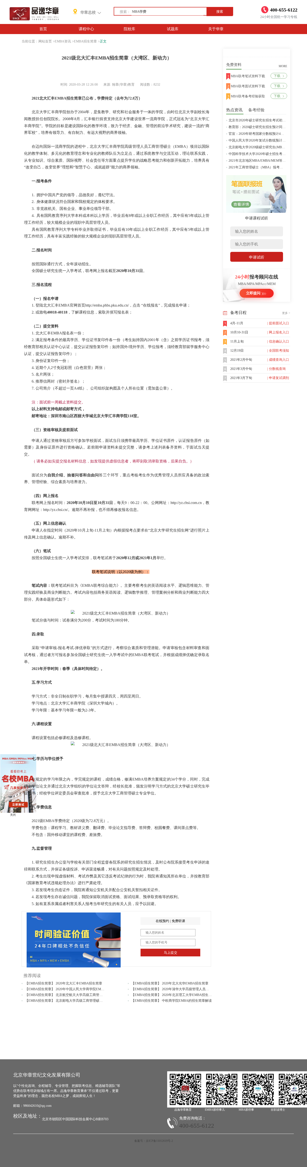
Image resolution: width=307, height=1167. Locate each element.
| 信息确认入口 (278, 341)
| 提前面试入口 (278, 323)
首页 (43, 29)
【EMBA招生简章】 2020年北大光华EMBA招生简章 (169, 983)
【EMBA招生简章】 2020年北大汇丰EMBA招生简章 (63, 983)
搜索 (219, 11)
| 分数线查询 (276, 369)
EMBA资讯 (63, 41)
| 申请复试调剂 (278, 378)
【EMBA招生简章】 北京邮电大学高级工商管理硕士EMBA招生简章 (75, 1000)
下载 (277, 76)
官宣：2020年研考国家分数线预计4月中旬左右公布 (266, 134)
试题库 (172, 29)
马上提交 (170, 952)
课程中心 (86, 29)
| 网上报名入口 (278, 332)
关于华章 (216, 29)
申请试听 (256, 257)
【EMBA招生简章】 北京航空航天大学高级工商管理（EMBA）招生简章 (78, 995)
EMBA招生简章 (85, 41)
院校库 (129, 29)
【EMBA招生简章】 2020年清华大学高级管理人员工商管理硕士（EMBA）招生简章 (193, 989)
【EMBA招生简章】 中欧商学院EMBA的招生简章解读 (171, 1000)
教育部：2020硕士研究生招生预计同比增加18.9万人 (267, 127)
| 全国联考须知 (278, 350)
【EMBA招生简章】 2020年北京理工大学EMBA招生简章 (173, 995)
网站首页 (45, 41)
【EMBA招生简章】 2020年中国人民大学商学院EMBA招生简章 (72, 989)
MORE (283, 66)
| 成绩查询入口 (278, 359)
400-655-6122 (196, 1125)
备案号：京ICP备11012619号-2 (153, 1141)
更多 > (286, 313)
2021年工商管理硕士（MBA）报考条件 (257, 167)
